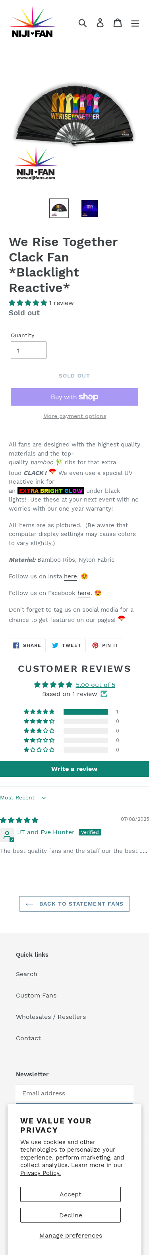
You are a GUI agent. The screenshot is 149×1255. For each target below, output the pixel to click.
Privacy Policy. (40, 1173)
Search (26, 974)
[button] (29, 303)
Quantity (22, 335)
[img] (19, 820)
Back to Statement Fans (80, 903)
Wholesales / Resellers (51, 1016)
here (70, 576)
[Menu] (135, 22)
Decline (70, 1215)
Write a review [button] (74, 768)
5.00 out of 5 (95, 685)
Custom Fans (36, 995)
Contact (28, 1038)
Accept (70, 1194)
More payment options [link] (74, 416)
